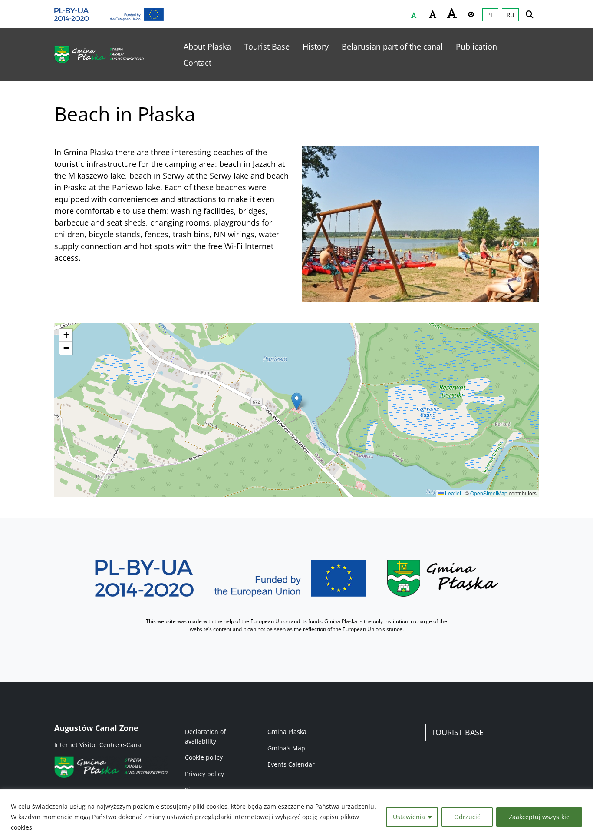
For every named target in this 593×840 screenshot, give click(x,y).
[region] (296, 814)
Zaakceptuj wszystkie (539, 817)
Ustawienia (409, 817)
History (316, 46)
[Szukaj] (530, 14)
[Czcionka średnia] (432, 14)
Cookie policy (204, 757)
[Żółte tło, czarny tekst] (471, 14)
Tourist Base (267, 46)
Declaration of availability (205, 736)
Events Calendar (291, 764)
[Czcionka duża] (451, 13)
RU (510, 15)
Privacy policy (204, 774)
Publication (476, 46)
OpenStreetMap (488, 493)
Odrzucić (467, 817)
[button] (296, 401)
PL (490, 15)
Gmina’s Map (286, 748)
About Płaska (207, 46)
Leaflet (452, 493)
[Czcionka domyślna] (413, 15)
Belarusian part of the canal (392, 46)
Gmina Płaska (286, 731)
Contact (197, 62)
